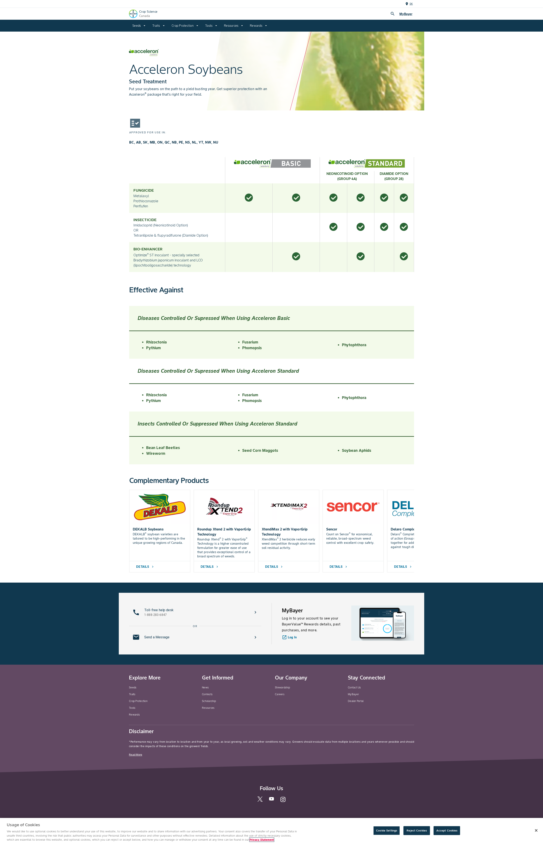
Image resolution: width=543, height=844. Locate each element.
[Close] (536, 830)
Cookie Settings (386, 830)
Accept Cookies (447, 830)
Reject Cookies (417, 830)
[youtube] (271, 800)
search (392, 13)
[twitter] (260, 800)
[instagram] (282, 801)
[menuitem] (139, 26)
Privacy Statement (262, 839)
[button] (195, 612)
